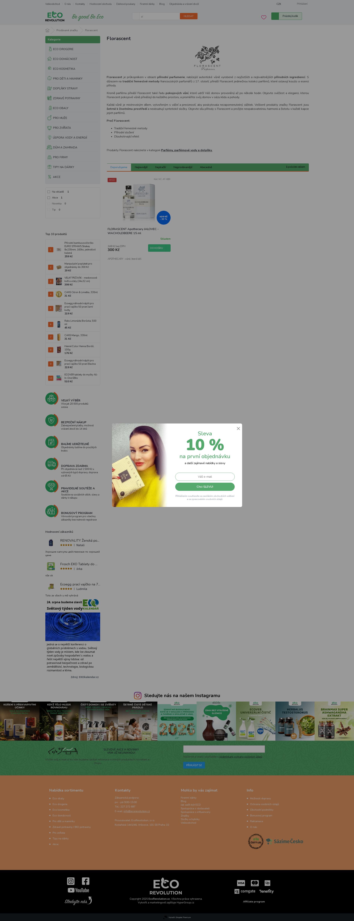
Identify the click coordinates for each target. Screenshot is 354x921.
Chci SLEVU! (205, 487)
